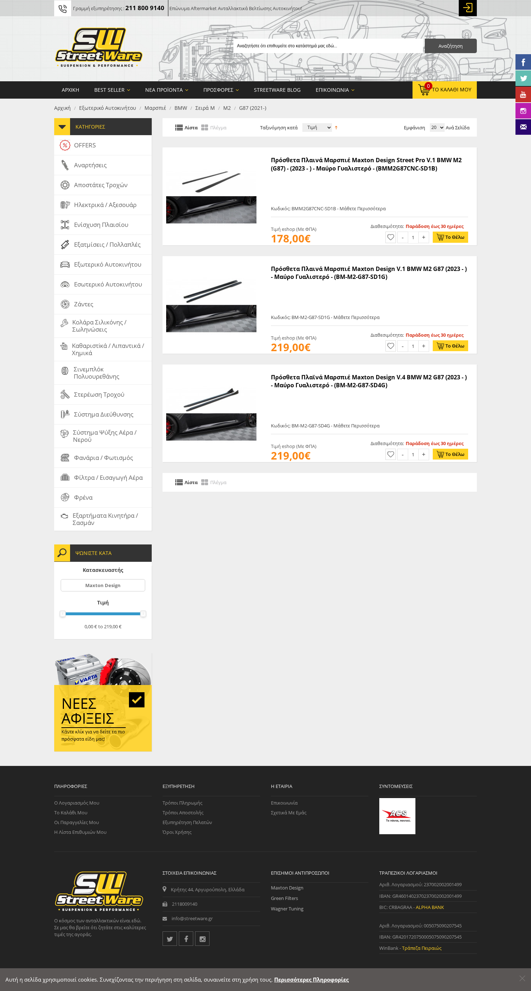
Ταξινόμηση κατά (279, 127)
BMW (180, 107)
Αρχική (62, 107)
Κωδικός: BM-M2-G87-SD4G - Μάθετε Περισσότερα (325, 425)
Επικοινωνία (284, 803)
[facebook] (186, 938)
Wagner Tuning (287, 908)
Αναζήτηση (451, 46)
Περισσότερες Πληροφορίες (311, 979)
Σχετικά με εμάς (288, 812)
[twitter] (170, 938)
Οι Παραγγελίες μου (76, 822)
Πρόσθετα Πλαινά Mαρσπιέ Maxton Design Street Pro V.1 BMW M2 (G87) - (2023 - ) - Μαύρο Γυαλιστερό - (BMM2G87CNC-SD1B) (366, 164)
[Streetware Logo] (98, 48)
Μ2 (227, 107)
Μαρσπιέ (155, 107)
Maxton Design (103, 585)
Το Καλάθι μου (70, 812)
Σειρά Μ (205, 107)
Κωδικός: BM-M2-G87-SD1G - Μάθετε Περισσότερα (325, 317)
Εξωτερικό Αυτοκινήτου (107, 107)
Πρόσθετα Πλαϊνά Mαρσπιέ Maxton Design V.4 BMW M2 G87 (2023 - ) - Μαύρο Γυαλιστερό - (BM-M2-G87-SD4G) (369, 381)
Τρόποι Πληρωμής (182, 803)
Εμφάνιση (414, 127)
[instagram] (202, 938)
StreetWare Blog (277, 89)
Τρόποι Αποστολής (183, 812)
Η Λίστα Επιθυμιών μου (80, 832)
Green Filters (284, 898)
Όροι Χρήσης (177, 832)
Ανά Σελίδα (457, 127)
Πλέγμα (218, 127)
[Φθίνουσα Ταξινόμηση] (336, 126)
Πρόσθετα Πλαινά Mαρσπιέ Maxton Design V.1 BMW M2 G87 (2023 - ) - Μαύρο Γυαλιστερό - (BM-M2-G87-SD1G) (369, 273)
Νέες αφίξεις (87, 710)
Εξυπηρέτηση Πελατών (187, 822)
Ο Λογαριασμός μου (76, 803)
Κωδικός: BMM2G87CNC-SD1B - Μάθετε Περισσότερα (328, 208)
